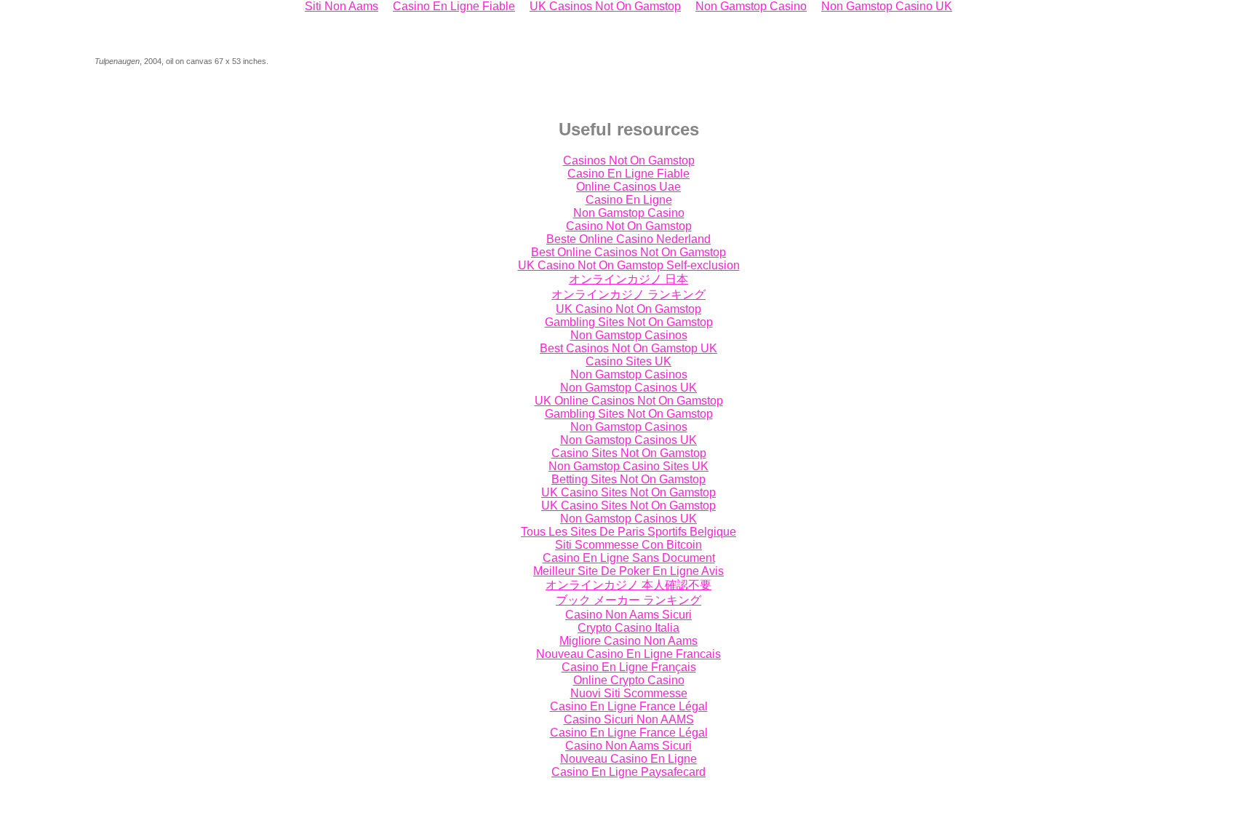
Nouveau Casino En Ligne (628, 759)
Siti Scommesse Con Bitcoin (628, 545)
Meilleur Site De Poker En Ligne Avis (628, 571)
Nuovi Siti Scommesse (628, 693)
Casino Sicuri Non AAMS (629, 719)
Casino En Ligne (629, 200)
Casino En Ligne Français (629, 667)
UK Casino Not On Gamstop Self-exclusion (629, 265)
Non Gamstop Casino (629, 213)
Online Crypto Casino (629, 680)
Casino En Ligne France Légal (629, 706)
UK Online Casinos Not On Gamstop (629, 400)
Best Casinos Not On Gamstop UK (628, 348)
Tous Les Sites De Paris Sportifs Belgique (628, 532)
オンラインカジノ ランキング (628, 294)
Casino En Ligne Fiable (628, 173)
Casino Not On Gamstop (629, 226)
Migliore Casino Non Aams (628, 641)
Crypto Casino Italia (628, 628)
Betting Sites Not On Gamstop (628, 479)
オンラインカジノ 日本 (628, 279)
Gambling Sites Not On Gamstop (629, 322)
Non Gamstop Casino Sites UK (628, 466)
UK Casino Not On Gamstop (628, 309)
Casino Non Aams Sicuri (628, 614)
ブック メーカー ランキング (628, 600)
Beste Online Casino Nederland (628, 239)
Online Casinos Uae (628, 187)
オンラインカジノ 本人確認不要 (628, 585)
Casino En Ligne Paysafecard (628, 772)
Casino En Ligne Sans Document (629, 558)
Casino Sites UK (628, 361)
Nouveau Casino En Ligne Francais (628, 654)
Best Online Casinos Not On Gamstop (628, 252)
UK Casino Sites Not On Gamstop (628, 492)
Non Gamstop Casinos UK (628, 387)
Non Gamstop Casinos (628, 335)
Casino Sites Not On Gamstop (628, 453)
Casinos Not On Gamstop (629, 160)
